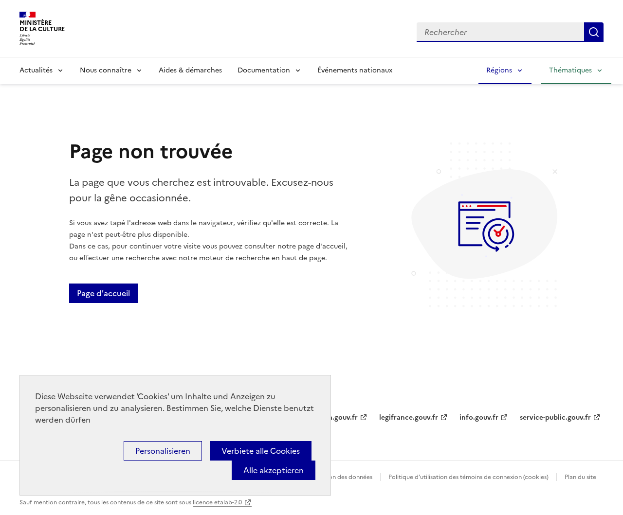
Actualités (36, 70)
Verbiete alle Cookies (260, 451)
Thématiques (570, 70)
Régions (499, 70)
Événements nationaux (354, 70)
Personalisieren (162, 451)
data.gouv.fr (337, 417)
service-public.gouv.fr (555, 417)
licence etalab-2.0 (217, 502)
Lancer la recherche (594, 32)
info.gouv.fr (478, 417)
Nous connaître (105, 70)
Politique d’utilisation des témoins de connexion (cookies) (468, 477)
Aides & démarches (190, 70)
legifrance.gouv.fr (408, 417)
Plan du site (580, 477)
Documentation (264, 70)
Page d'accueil (103, 293)
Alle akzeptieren (273, 470)
